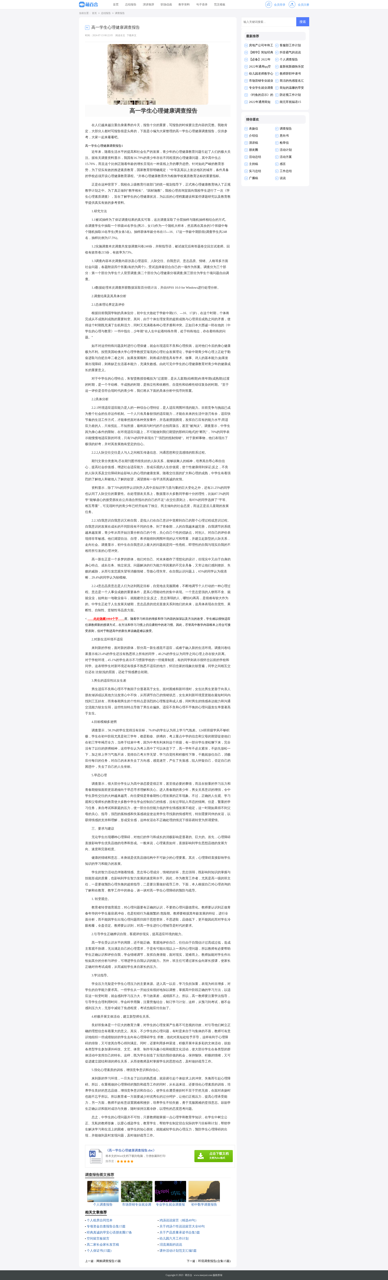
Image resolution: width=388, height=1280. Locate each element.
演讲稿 (253, 142)
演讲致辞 (148, 4)
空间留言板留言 (98, 1238)
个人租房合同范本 (100, 1220)
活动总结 (255, 156)
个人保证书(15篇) (99, 1250)
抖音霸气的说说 (290, 52)
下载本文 (131, 35)
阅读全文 (120, 35)
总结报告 (130, 4)
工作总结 (286, 171)
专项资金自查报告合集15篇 (106, 1226)
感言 (283, 164)
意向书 (284, 135)
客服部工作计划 (290, 45)
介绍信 (253, 135)
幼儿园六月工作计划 (174, 1238)
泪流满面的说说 (170, 1244)
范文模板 (219, 4)
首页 (116, 4)
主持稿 (253, 164)
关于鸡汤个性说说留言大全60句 (182, 1226)
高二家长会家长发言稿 (103, 1244)
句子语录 (202, 4)
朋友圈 (253, 149)
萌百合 (188, 1275)
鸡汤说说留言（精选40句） (178, 1220)
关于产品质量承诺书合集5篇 (179, 1232)
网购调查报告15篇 (108, 1261)
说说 (283, 178)
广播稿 (253, 178)
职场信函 (166, 4)
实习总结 (255, 171)
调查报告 (120, 13)
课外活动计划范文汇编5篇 (178, 1250)
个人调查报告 (289, 59)
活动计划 (286, 149)
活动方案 (286, 156)
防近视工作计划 (290, 94)
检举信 (284, 142)
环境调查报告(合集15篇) (214, 1261)
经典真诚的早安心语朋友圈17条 (109, 1232)
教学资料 (184, 4)
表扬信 (253, 128)
